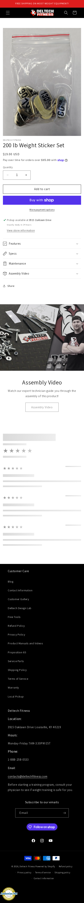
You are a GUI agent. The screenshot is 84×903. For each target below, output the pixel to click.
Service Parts (16, 661)
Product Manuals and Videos (25, 643)
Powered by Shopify (45, 866)
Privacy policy (24, 872)
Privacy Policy (16, 634)
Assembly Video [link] (42, 407)
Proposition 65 (17, 652)
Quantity (8, 167)
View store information (21, 230)
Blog (10, 581)
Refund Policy (16, 625)
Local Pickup (16, 696)
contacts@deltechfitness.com (27, 776)
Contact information (44, 878)
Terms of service (43, 872)
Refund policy (65, 866)
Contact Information (20, 590)
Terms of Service (18, 678)
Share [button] (10, 286)
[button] (8, 12)
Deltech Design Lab (19, 608)
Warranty (13, 687)
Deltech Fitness (27, 866)
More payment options (42, 209)
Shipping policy (62, 872)
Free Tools (14, 617)
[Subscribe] (64, 813)
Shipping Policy (17, 670)
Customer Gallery (18, 599)
